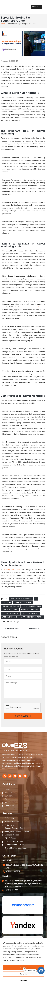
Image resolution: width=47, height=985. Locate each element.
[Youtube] (20, 776)
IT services (6, 602)
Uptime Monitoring (9, 617)
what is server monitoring (31, 617)
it (36, 599)
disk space (40, 307)
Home (3, 24)
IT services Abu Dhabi (22, 602)
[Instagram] (9, 776)
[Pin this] (17, 621)
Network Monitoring (10, 606)
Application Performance (21, 599)
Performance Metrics (32, 606)
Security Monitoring (10, 613)
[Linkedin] (15, 776)
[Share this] (11, 621)
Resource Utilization (30, 610)
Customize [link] (20, 960)
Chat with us (30, 971)
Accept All (23, 967)
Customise (24, 974)
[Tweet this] (14, 621)
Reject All (23, 980)
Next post (33, 629)
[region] (23, 961)
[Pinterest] (25, 776)
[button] (36, 7)
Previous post (12, 629)
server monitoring (30, 613)
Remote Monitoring (10, 610)
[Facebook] (4, 776)
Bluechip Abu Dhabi (12, 569)
